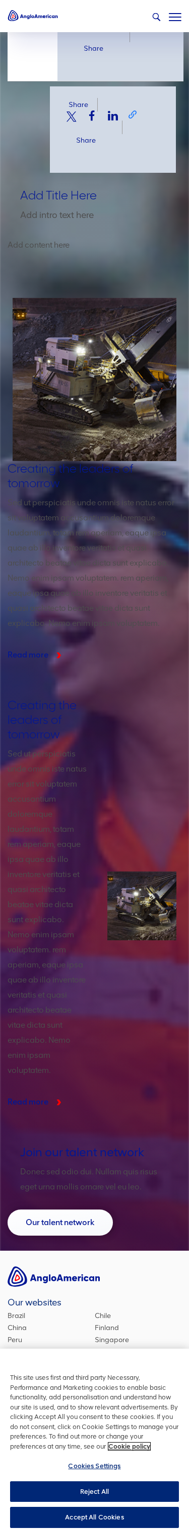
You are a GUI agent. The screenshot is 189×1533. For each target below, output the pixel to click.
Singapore (112, 1340)
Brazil (16, 1315)
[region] (94, 1441)
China (17, 1328)
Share (93, 48)
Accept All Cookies (94, 1517)
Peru (15, 1340)
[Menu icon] (175, 15)
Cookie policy (129, 1446)
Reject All (94, 1491)
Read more (28, 655)
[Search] (156, 17)
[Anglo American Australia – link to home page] (33, 15)
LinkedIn (113, 116)
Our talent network (60, 1222)
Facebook (92, 116)
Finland (107, 1328)
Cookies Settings (94, 1466)
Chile (103, 1315)
